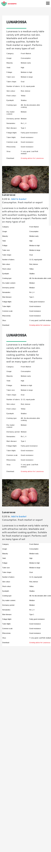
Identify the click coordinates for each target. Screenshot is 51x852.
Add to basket (18, 199)
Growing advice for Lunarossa (32, 158)
